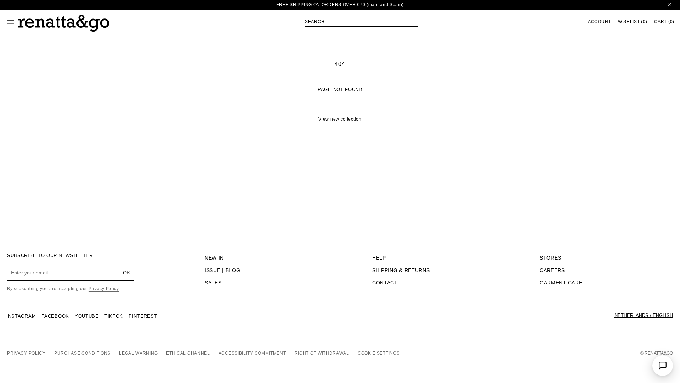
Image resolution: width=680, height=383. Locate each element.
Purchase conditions (82, 353)
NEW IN (214, 258)
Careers (552, 270)
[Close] (669, 5)
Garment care (561, 282)
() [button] (632, 21)
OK (126, 273)
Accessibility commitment (252, 353)
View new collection (339, 119)
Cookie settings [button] (379, 353)
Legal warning (138, 353)
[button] (361, 21)
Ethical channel (188, 353)
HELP (379, 258)
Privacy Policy (104, 288)
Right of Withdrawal (322, 353)
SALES (213, 282)
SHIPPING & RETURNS (401, 270)
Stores (550, 258)
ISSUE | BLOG (222, 270)
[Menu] (10, 22)
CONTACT (385, 282)
